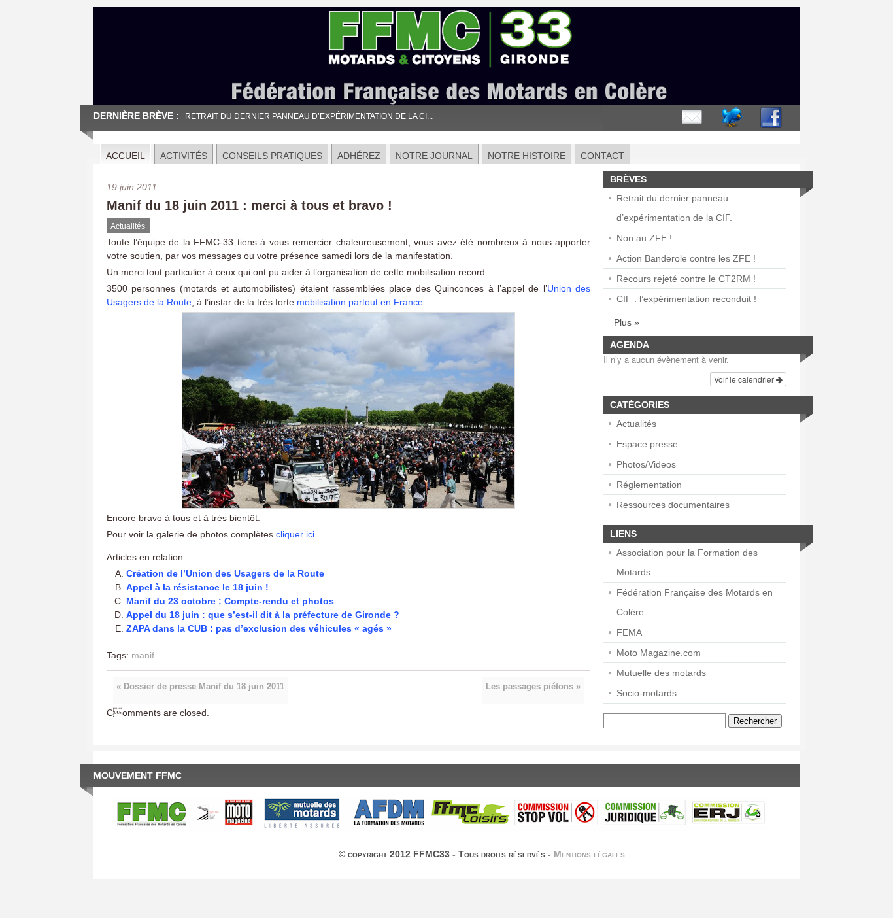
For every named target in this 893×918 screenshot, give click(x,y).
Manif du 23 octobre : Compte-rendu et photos (230, 601)
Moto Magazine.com (658, 652)
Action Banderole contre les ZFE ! (686, 258)
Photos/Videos (646, 464)
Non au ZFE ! (644, 238)
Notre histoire (526, 155)
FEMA (629, 632)
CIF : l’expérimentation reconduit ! (686, 299)
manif (142, 655)
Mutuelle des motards (661, 673)
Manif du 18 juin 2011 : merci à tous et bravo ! (249, 205)
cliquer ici (295, 534)
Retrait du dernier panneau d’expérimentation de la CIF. (674, 208)
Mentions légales (589, 854)
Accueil (125, 155)
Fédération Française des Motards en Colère (694, 602)
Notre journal (434, 155)
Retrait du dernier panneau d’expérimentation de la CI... (309, 116)
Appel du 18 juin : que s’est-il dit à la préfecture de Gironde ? (262, 614)
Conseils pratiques (272, 155)
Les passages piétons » (533, 686)
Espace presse (647, 444)
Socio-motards (646, 693)
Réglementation (649, 484)
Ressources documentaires (673, 505)
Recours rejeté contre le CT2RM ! (686, 278)
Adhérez (358, 155)
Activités (183, 155)
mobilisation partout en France (360, 302)
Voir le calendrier (745, 378)
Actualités (127, 226)
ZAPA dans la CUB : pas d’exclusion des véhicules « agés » (259, 628)
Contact (602, 155)
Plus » (626, 322)
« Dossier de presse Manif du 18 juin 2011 (200, 686)
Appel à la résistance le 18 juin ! (197, 587)
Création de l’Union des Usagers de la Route (225, 573)
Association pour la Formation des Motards (687, 562)
